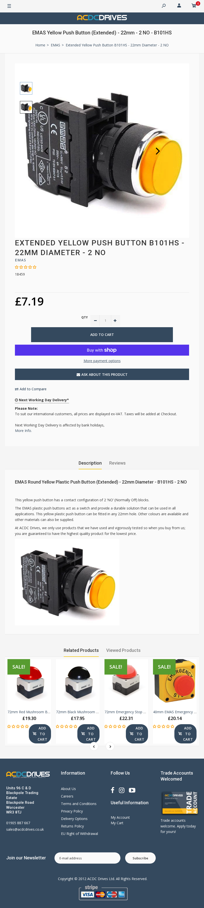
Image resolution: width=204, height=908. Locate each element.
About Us (68, 788)
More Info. (23, 430)
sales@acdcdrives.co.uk (25, 829)
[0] (194, 6)
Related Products (81, 650)
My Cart (117, 822)
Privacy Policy (72, 811)
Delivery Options (74, 818)
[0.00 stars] (25, 267)
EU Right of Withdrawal (79, 833)
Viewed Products (123, 650)
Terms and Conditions (79, 803)
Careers (67, 796)
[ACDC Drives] (102, 18)
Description (90, 463)
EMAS (20, 260)
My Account (120, 817)
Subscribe (140, 858)
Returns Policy (72, 826)
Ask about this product (104, 374)
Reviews (117, 463)
